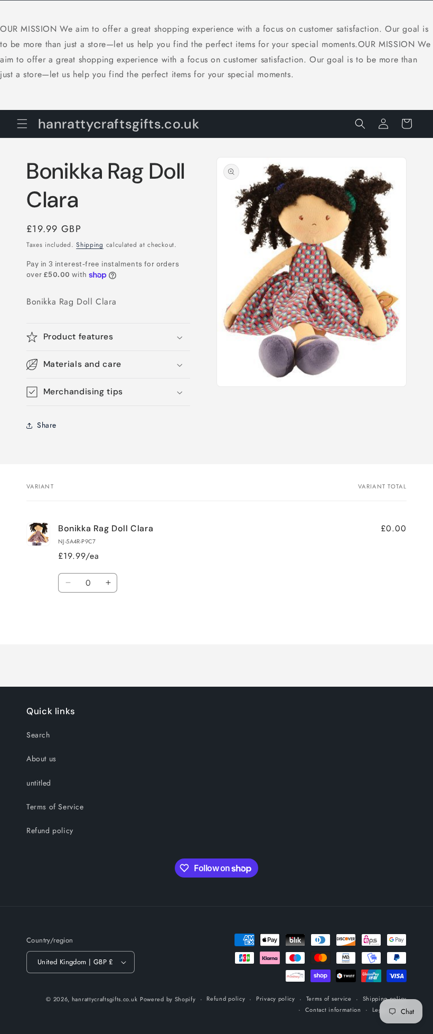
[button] (22, 123)
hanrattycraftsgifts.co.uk (105, 999)
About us (41, 758)
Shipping (89, 245)
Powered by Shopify (168, 999)
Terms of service (329, 998)
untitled (38, 783)
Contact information (333, 1009)
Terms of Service (55, 806)
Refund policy (49, 830)
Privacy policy (275, 998)
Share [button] (47, 425)
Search (38, 735)
